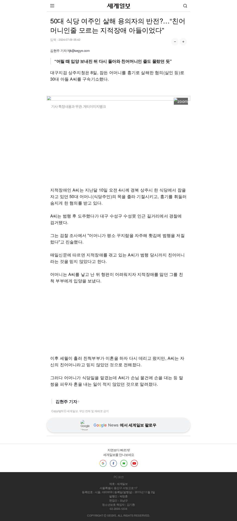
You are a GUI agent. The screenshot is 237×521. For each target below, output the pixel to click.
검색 (185, 5)
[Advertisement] (118, 147)
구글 (103, 463)
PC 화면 (119, 477)
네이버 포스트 (123, 463)
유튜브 (134, 463)
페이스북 (113, 463)
